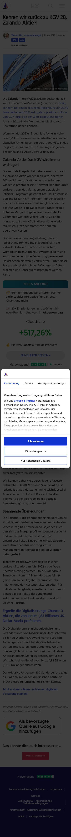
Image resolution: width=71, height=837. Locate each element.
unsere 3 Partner (24, 400)
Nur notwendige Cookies (35, 460)
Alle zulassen (36, 441)
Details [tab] (28, 382)
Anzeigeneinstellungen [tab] (52, 382)
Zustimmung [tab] (11, 382)
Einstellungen (33, 451)
